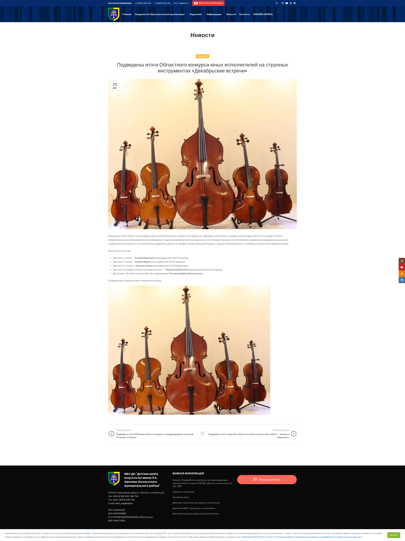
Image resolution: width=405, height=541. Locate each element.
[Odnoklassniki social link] (290, 3)
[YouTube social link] (287, 3)
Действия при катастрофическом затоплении (196, 513)
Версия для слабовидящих (210, 3)
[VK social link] (294, 3)
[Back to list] (202, 433)
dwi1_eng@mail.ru (181, 3)
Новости (202, 56)
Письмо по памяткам (183, 491)
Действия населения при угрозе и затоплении (196, 502)
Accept (394, 535)
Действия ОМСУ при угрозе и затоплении (194, 508)
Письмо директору (269, 479)
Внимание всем (181, 497)
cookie (87, 533)
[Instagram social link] (283, 3)
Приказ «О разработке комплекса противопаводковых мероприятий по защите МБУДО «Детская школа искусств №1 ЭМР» (202, 483)
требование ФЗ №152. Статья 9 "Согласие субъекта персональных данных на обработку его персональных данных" (301, 536)
